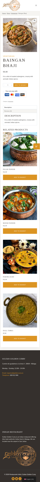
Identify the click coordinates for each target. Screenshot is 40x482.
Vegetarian (9, 56)
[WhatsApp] (20, 478)
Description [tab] (8, 107)
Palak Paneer (9, 169)
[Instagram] (16, 478)
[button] (34, 20)
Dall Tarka (8, 330)
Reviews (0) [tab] (8, 111)
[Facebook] (13, 478)
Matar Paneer (9, 223)
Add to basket (21, 85)
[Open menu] (36, 5)
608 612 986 (14, 375)
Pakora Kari (8, 277)
